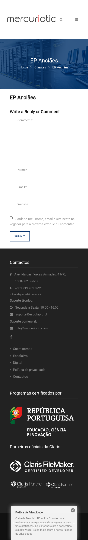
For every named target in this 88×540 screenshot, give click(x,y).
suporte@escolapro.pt (31, 314)
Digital (17, 363)
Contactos (20, 377)
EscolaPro (20, 356)
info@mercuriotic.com (32, 328)
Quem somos (22, 349)
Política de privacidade (29, 370)
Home (23, 67)
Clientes (40, 67)
